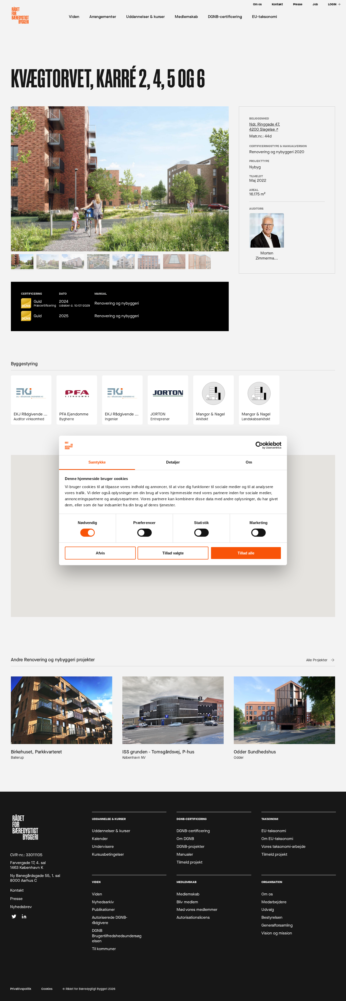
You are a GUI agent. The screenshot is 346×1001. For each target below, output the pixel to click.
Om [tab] (249, 462)
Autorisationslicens (193, 917)
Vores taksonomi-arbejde (283, 846)
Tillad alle (246, 553)
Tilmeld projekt (189, 862)
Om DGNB (185, 838)
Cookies (46, 989)
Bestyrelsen (271, 917)
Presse (16, 898)
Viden (97, 894)
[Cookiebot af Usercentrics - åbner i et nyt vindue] (259, 445)
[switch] (144, 533)
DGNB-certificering (193, 830)
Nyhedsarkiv (103, 902)
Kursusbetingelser (108, 854)
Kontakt (17, 890)
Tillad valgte (173, 553)
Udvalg (267, 909)
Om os (267, 894)
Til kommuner (104, 948)
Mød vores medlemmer (197, 909)
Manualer (185, 854)
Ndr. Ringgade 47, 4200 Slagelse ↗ (264, 126)
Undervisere (103, 846)
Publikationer (103, 909)
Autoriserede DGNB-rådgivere (109, 920)
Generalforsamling (277, 925)
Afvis (100, 553)
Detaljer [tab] (173, 462)
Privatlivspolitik (20, 989)
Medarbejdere (273, 902)
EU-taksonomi (273, 830)
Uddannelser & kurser (111, 830)
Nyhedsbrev (21, 906)
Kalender (100, 838)
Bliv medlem (187, 902)
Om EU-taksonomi (277, 838)
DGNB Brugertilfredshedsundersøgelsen (116, 936)
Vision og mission (276, 933)
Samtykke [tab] (97, 462)
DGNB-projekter (190, 846)
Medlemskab (188, 894)
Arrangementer (102, 16)
